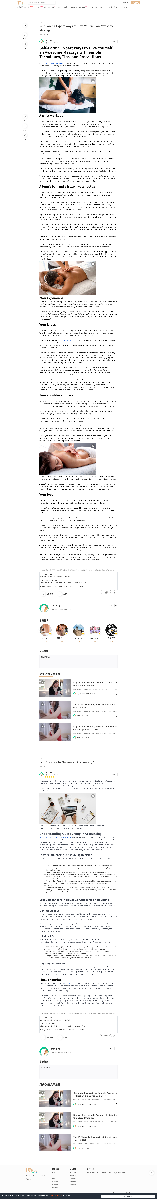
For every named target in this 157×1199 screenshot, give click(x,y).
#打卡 (99, 1173)
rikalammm (45, 638)
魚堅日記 (111, 638)
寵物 (125, 7)
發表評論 (45, 657)
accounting (69, 983)
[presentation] (39, 631)
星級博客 (74, 7)
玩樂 (110, 7)
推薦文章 (66, 7)
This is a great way (105, 554)
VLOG (91, 7)
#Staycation (116, 1173)
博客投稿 (55, 1187)
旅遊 (101, 7)
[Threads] (25, 150)
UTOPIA (78, 638)
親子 (115, 7)
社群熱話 (36, 7)
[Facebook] (25, 140)
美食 (96, 7)
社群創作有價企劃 (23, 7)
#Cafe (109, 1173)
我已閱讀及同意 (128, 1196)
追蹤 (113, 41)
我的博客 (73, 1184)
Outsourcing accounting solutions (55, 837)
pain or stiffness (68, 340)
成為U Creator (48, 7)
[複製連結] (25, 156)
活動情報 (83, 583)
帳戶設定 (73, 1175)
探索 (59, 7)
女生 (105, 7)
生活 (120, 7)
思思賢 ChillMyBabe (62, 638)
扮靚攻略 (76, 583)
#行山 (94, 1173)
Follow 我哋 (79, 586)
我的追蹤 (73, 1181)
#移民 (123, 1173)
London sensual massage (53, 63)
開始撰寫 (136, 3)
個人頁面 (73, 1173)
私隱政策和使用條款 (56, 1195)
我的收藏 (73, 1178)
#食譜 (104, 1173)
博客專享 (82, 7)
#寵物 (89, 1173)
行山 (130, 7)
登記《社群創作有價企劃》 (62, 577)
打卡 (50, 583)
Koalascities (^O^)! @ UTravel (95, 638)
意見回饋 (55, 1184)
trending (48, 40)
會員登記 (126, 3)
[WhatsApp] (25, 145)
